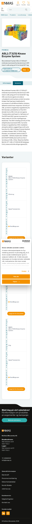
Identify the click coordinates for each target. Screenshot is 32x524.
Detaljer (24, 271)
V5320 (10, 176)
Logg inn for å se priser (16, 238)
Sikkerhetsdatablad (8, 482)
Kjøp (24, 70)
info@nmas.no (6, 460)
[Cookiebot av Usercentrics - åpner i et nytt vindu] (22, 241)
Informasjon (7, 83)
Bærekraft (5, 475)
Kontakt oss (6, 502)
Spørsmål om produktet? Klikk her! (10, 70)
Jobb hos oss (6, 489)
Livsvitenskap (22, 15)
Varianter (18, 83)
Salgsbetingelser (7, 499)
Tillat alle (16, 276)
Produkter (13, 15)
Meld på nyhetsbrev (14, 420)
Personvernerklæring (9, 478)
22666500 (7, 458)
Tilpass (15, 281)
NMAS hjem (4, 15)
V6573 (10, 327)
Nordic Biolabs (7, 485)
